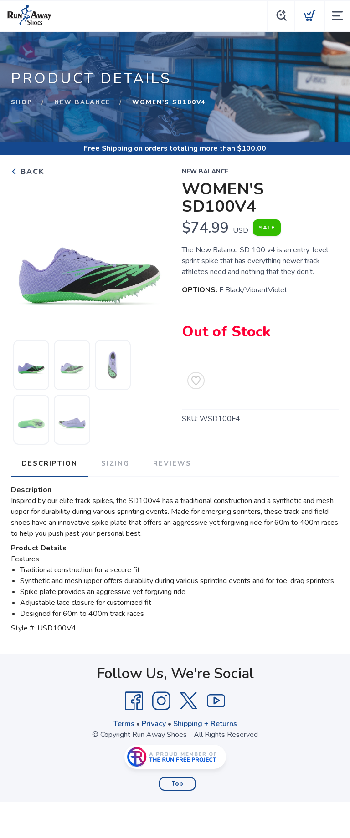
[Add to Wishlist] (196, 380)
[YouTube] (216, 701)
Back (31, 172)
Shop (21, 102)
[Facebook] (134, 701)
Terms (123, 724)
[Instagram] (161, 701)
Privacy (154, 724)
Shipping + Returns (205, 724)
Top (177, 784)
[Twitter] (188, 701)
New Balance (82, 102)
